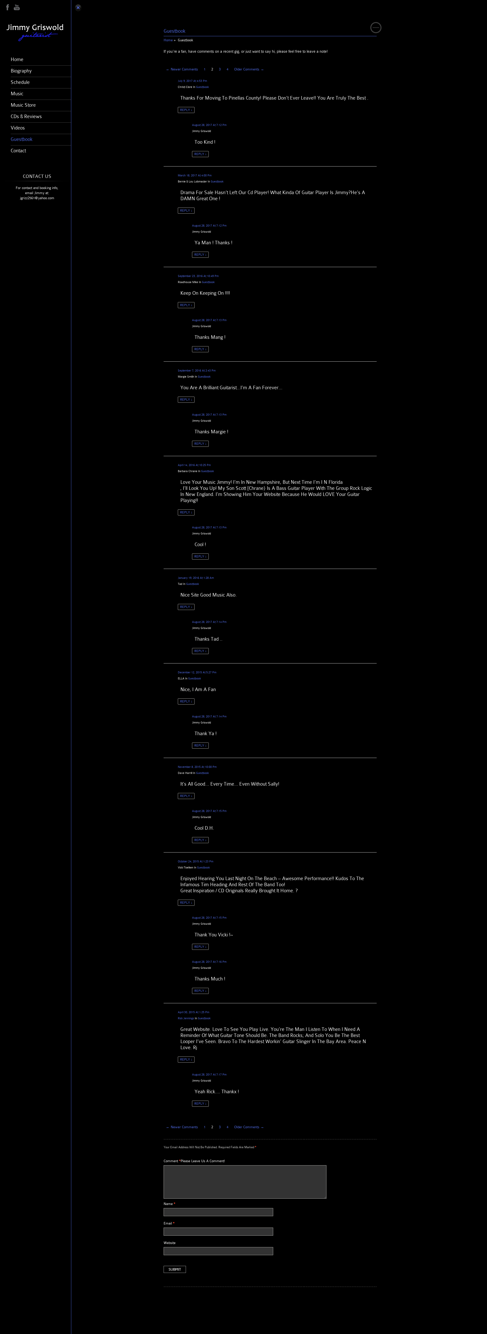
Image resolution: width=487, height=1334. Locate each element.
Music (17, 93)
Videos (18, 128)
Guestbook (21, 139)
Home (17, 59)
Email (169, 1223)
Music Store (23, 105)
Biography (21, 70)
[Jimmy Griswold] (38, 33)
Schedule (20, 82)
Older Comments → (249, 69)
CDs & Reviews (26, 116)
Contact (18, 150)
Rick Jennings (186, 1018)
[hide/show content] (376, 27)
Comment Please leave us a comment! (194, 1161)
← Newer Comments (182, 69)
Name (169, 1204)
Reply (186, 110)
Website (170, 1243)
